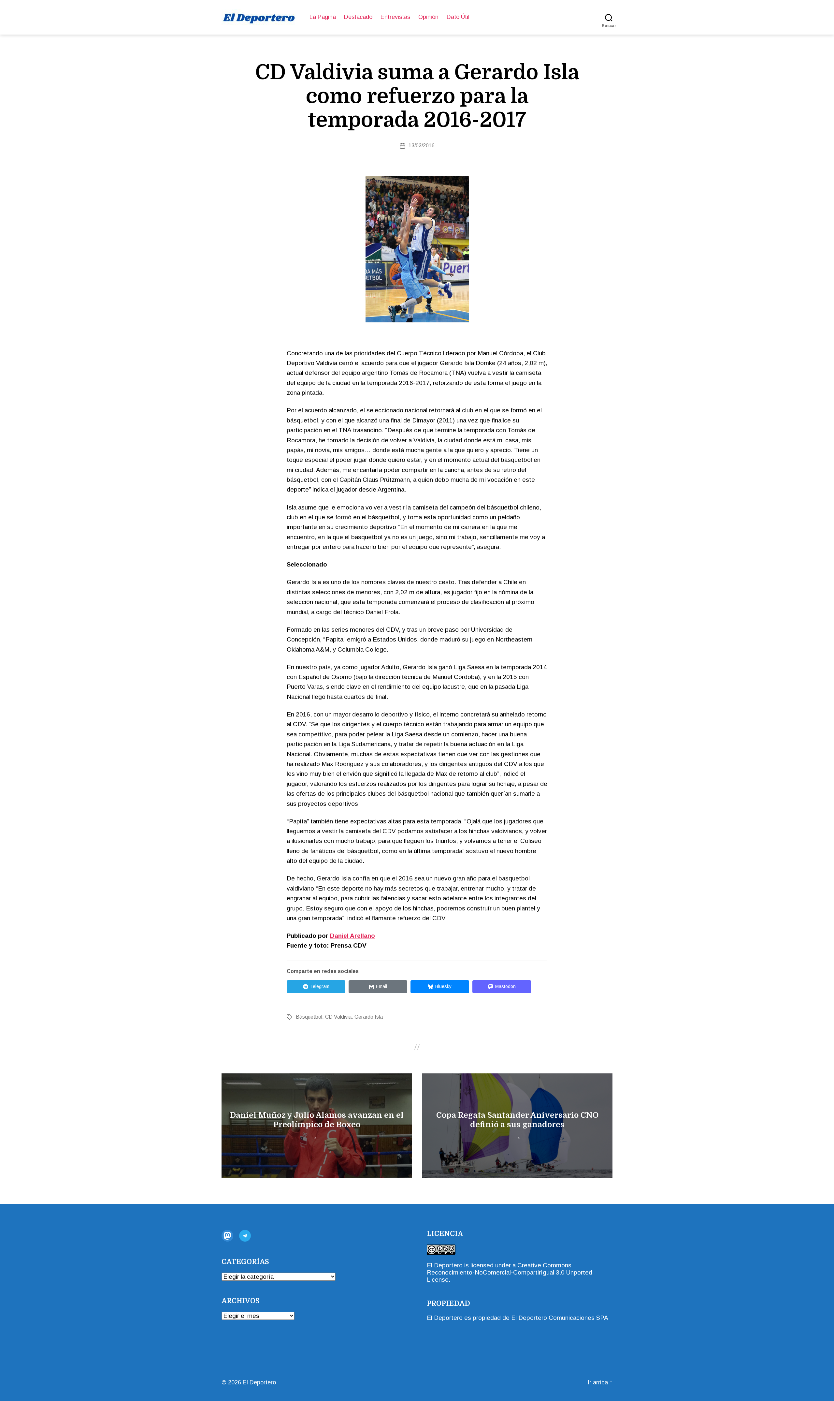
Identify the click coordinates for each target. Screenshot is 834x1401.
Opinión (428, 17)
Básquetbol (309, 1017)
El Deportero (259, 1382)
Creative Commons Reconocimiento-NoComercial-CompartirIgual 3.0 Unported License (509, 1272)
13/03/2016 (422, 145)
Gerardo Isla (368, 1017)
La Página (322, 17)
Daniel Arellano (352, 935)
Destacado (358, 17)
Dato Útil (458, 17)
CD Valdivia (338, 1017)
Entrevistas (395, 17)
